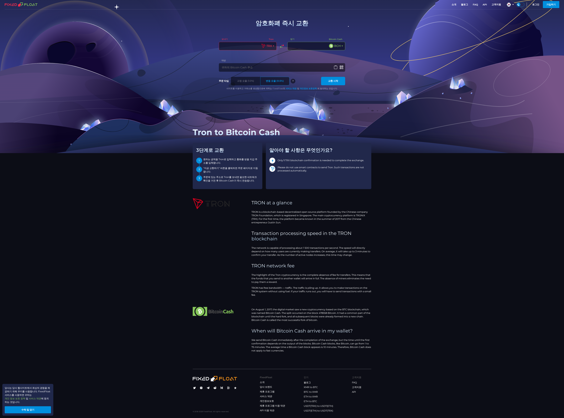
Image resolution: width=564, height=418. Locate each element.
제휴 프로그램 (267, 391)
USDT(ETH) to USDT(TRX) (318, 410)
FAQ (475, 4)
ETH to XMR (311, 396)
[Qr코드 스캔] (341, 67)
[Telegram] (208, 388)
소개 (454, 4)
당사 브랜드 (266, 387)
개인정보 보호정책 (308, 88)
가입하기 (551, 4)
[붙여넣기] (336, 67)
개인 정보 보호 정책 (15, 398)
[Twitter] (194, 388)
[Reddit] (215, 388)
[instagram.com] (201, 388)
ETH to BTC (310, 401)
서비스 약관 (291, 88)
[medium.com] (221, 388)
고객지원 (496, 4)
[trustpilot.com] (235, 388)
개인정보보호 (267, 401)
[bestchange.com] (228, 388)
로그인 (535, 4)
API (485, 4)
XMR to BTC (311, 387)
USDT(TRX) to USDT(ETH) (318, 406)
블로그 (464, 4)
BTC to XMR (311, 392)
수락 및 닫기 (27, 409)
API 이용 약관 (267, 410)
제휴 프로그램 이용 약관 (272, 405)
